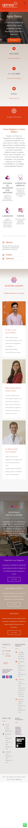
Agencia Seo (18, 779)
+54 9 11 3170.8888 (8, 655)
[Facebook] (3, 677)
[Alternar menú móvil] (25, 3)
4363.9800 (8, 651)
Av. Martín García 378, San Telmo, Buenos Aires (21, 655)
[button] (14, 242)
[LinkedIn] (10, 677)
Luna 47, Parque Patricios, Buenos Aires (8, 728)
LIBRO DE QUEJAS (6, 663)
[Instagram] (7, 677)
